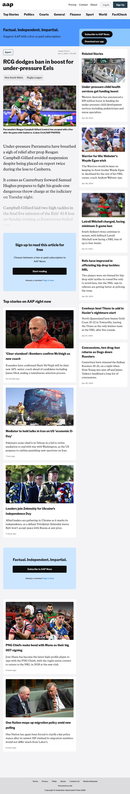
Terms (35, 781)
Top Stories (11, 14)
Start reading (40, 271)
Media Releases (90, 781)
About (93, 4)
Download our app (94, 41)
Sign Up (120, 4)
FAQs (54, 781)
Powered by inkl (65, 786)
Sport (90, 14)
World (103, 14)
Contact (83, 4)
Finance (75, 14)
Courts (44, 14)
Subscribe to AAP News (97, 34)
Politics (29, 14)
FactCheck (119, 14)
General (59, 14)
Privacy (45, 781)
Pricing (72, 4)
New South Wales (14, 77)
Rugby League (34, 77)
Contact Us (74, 781)
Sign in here (48, 280)
